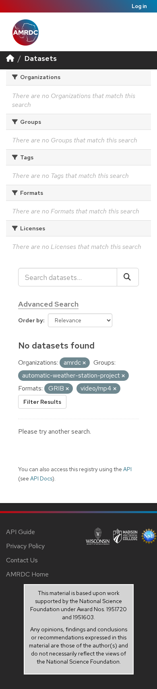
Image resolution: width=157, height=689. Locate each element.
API (127, 469)
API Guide (20, 532)
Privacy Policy (25, 546)
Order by (30, 320)
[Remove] (84, 363)
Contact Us (22, 560)
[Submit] (128, 277)
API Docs (41, 478)
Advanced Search (48, 304)
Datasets (41, 58)
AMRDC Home (27, 574)
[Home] (10, 58)
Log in (139, 6)
